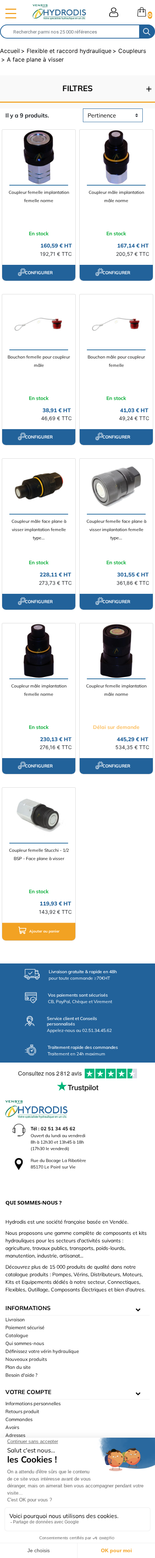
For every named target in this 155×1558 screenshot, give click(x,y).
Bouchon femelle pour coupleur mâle (39, 361)
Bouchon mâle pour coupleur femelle (116, 361)
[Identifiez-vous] (113, 12)
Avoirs (12, 1427)
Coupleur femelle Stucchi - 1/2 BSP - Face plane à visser (39, 854)
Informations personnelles (33, 1403)
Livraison (15, 1319)
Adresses (15, 1435)
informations (27, 1308)
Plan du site (18, 1367)
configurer (39, 272)
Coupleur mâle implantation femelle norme (39, 690)
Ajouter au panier (43, 931)
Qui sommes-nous (24, 1343)
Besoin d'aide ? (21, 1375)
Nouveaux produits (26, 1359)
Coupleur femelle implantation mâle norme (116, 690)
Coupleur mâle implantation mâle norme (116, 196)
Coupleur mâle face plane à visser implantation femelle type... (39, 529)
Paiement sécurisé (24, 1327)
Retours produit (22, 1411)
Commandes (18, 1419)
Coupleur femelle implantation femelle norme (39, 196)
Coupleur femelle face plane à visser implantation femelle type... (116, 529)
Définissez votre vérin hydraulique (42, 1351)
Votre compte (28, 1391)
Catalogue (16, 1335)
